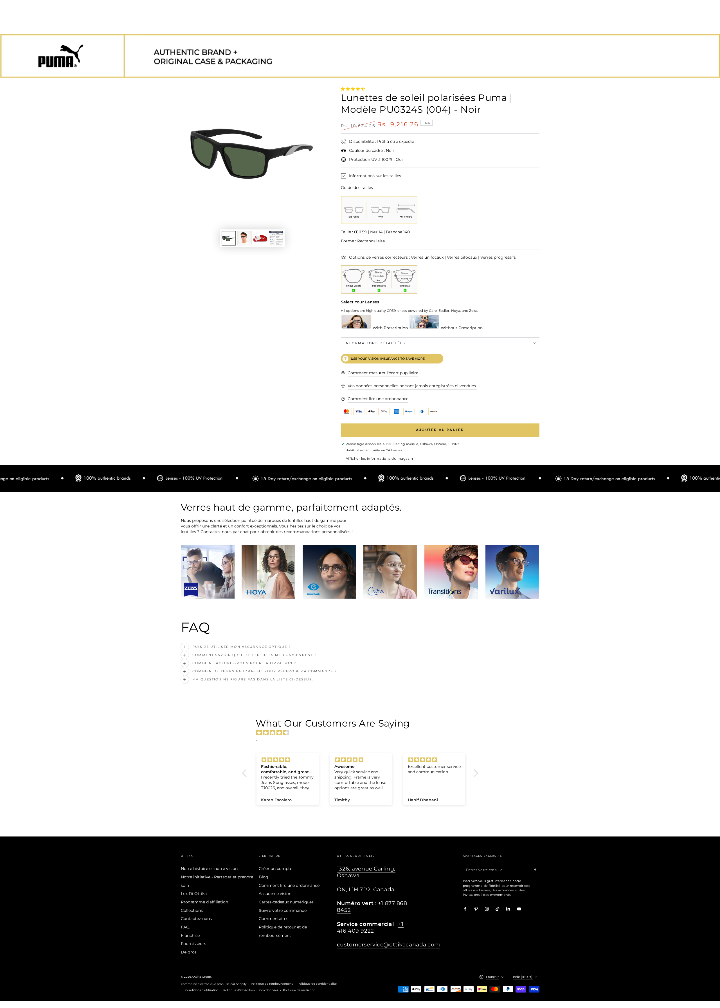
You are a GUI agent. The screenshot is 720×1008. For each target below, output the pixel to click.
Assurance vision (275, 893)
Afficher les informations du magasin (379, 458)
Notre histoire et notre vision (209, 868)
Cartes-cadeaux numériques (286, 902)
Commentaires (273, 918)
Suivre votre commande (283, 910)
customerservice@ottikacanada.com (388, 944)
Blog (263, 877)
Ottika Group (201, 976)
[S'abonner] (536, 869)
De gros (189, 952)
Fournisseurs (193, 943)
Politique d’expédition (239, 990)
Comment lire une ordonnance (289, 885)
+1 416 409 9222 (370, 927)
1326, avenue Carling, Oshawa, (366, 872)
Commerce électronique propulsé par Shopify (213, 984)
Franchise (190, 935)
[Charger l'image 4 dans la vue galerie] (276, 238)
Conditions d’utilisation (202, 990)
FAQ (185, 927)
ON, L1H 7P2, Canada (366, 889)
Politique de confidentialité (317, 984)
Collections (192, 910)
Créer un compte (275, 868)
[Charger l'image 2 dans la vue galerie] (244, 238)
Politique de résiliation (299, 990)
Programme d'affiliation (204, 902)
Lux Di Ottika (194, 893)
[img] (363, 732)
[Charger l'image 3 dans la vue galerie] (260, 238)
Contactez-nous (196, 918)
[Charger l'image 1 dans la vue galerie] (229, 238)
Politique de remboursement (272, 984)
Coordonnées (268, 990)
